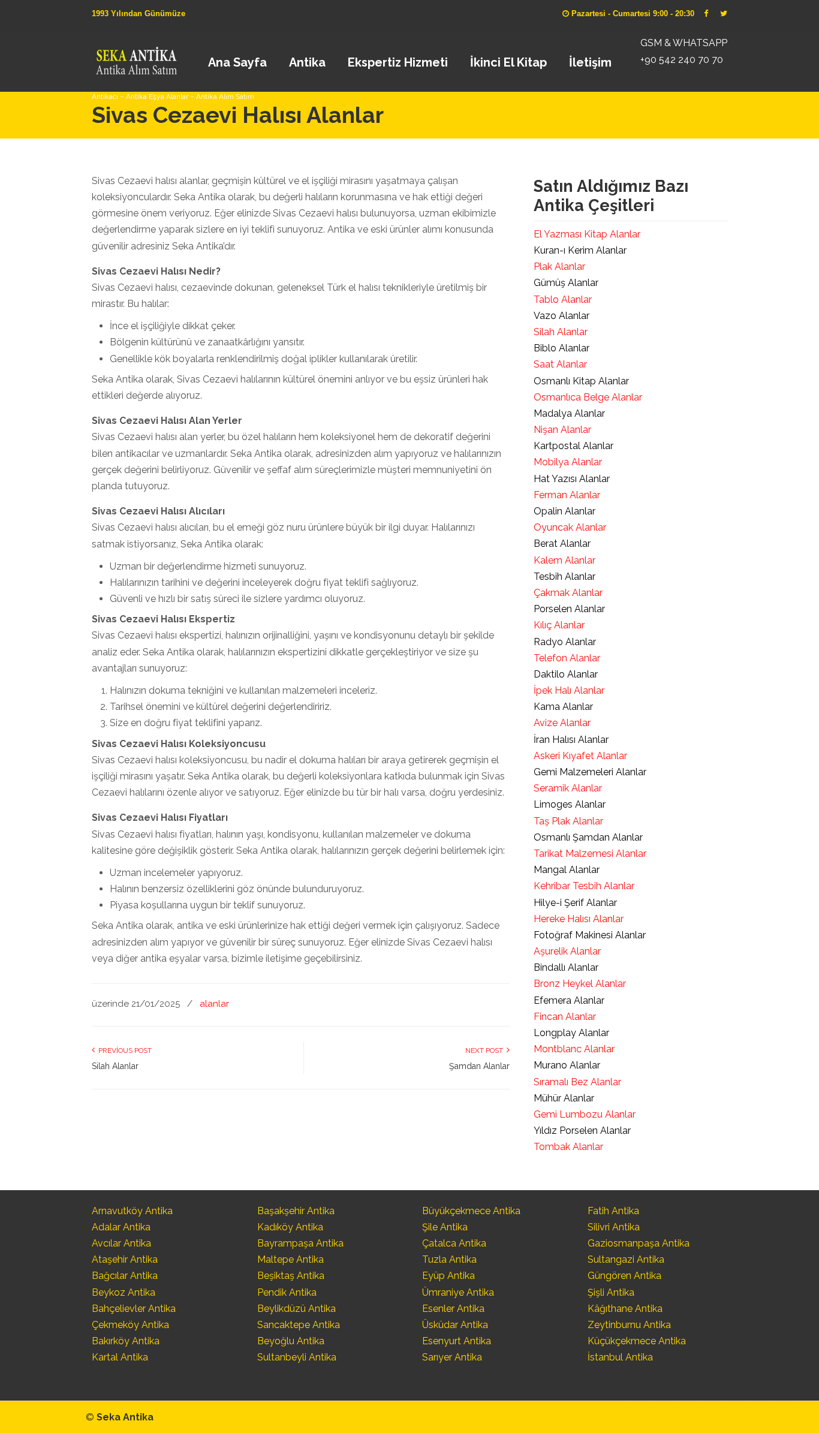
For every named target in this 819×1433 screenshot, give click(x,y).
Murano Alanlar (567, 1065)
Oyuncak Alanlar (570, 527)
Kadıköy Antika (290, 1227)
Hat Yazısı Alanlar (572, 478)
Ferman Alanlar (567, 495)
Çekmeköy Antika (130, 1324)
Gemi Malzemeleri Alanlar (590, 772)
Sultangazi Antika (626, 1259)
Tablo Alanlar (563, 299)
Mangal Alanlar (567, 869)
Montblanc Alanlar (574, 1049)
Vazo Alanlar (561, 315)
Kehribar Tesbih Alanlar (584, 886)
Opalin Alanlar (564, 511)
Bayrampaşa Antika (300, 1243)
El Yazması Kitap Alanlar (587, 234)
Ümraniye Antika (458, 1292)
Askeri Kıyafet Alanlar (580, 755)
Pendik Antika (287, 1292)
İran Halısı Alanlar (571, 739)
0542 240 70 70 (136, 57)
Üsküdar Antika (455, 1324)
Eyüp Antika (448, 1275)
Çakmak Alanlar (568, 592)
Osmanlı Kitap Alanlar (581, 381)
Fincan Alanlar (565, 1016)
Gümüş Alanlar (566, 282)
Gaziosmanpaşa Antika (638, 1243)
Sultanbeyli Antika (296, 1357)
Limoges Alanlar (570, 804)
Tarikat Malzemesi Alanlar (590, 853)
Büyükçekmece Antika (471, 1211)
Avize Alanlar (562, 722)
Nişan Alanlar (562, 429)
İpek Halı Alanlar (569, 690)
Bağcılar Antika (125, 1275)
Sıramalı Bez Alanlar (577, 1082)
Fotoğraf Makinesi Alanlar (590, 935)
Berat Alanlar (562, 543)
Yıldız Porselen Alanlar (582, 1130)
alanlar (214, 1003)
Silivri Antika (614, 1227)
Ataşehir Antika (125, 1259)
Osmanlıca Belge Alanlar (588, 397)
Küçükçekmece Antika (637, 1341)
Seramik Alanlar (568, 788)
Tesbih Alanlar (564, 576)
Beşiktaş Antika (290, 1275)
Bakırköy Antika (125, 1341)
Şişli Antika (611, 1292)
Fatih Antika (613, 1211)
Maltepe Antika (290, 1259)
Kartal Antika (120, 1357)
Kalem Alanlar (564, 560)
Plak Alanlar (559, 266)
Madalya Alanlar (569, 413)
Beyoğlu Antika (290, 1341)
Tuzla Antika (449, 1259)
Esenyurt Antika (456, 1341)
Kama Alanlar (563, 706)
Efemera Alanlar (569, 1000)
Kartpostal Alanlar (573, 445)
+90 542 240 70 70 (681, 59)
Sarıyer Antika (452, 1357)
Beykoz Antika (123, 1292)
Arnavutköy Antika (132, 1211)
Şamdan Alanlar (479, 1066)
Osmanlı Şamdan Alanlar (588, 837)
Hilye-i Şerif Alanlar (575, 902)
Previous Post (123, 1050)
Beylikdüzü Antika (296, 1308)
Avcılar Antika (121, 1243)
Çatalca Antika (454, 1243)
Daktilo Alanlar (566, 674)
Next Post (486, 1050)
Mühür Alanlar (564, 1098)
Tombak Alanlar (568, 1146)
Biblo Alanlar (561, 348)
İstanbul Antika (620, 1357)
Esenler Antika (453, 1308)
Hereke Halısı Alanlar (579, 919)
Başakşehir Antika (296, 1211)
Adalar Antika (121, 1227)
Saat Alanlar (560, 364)
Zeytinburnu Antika (629, 1324)
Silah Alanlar (115, 1066)
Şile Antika (445, 1227)
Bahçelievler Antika (134, 1308)
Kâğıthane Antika (625, 1308)
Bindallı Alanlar (566, 967)
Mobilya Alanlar (568, 462)
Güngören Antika (624, 1275)
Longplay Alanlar (571, 1032)
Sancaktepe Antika (298, 1324)
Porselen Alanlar (569, 609)
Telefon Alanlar (567, 658)
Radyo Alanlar (565, 642)
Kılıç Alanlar (559, 625)
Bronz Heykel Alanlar (580, 983)
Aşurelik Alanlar (567, 951)
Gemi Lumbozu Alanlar (585, 1114)
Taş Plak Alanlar (568, 821)
